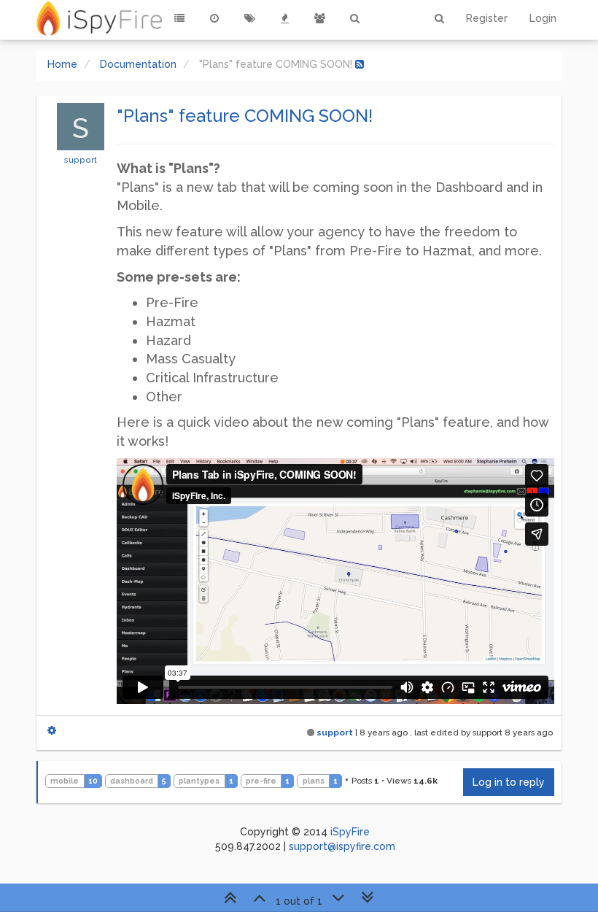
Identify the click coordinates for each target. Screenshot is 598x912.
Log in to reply (509, 782)
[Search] (354, 18)
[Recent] (214, 18)
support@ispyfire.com (342, 846)
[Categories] (179, 18)
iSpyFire (350, 832)
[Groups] (319, 18)
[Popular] (284, 18)
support (80, 160)
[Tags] (249, 18)
